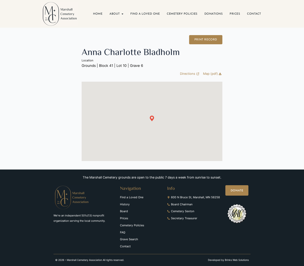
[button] (152, 118)
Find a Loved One (145, 14)
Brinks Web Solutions (237, 259)
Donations (213, 14)
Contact (254, 14)
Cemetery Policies (182, 14)
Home (97, 14)
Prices (235, 14)
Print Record (205, 39)
